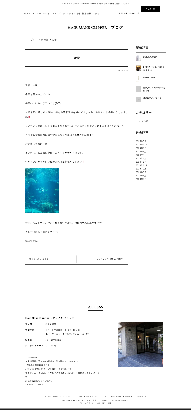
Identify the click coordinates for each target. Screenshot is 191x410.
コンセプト (25, 13)
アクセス (97, 13)
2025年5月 (141, 141)
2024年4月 (141, 155)
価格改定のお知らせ (152, 98)
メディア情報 (74, 13)
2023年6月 (141, 176)
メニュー (36, 13)
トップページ (52, 396)
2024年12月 (142, 145)
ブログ (61, 13)
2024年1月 (141, 162)
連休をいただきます (39, 259)
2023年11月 (142, 165)
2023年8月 (141, 172)
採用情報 (86, 13)
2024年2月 (141, 158)
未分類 (145, 121)
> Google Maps (34, 384)
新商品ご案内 (149, 77)
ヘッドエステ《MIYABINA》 (110, 259)
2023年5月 (141, 179)
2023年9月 (141, 169)
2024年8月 (141, 148)
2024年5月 (141, 151)
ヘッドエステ (50, 13)
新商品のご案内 (150, 57)
